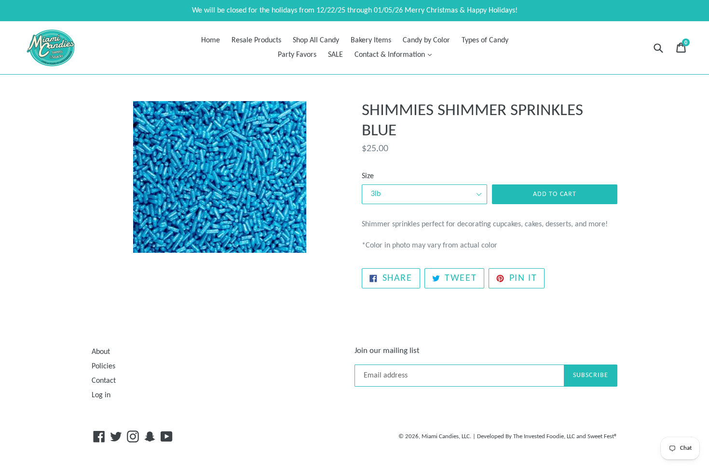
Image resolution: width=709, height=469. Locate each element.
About (101, 352)
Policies (103, 366)
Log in (101, 395)
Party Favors (297, 55)
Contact (104, 381)
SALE (335, 55)
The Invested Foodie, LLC (544, 436)
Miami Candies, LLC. (446, 436)
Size (368, 176)
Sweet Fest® (602, 436)
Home (210, 40)
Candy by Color (426, 40)
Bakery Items (371, 40)
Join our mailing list (387, 351)
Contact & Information (395, 55)
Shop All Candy (316, 40)
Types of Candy (485, 40)
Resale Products (256, 40)
